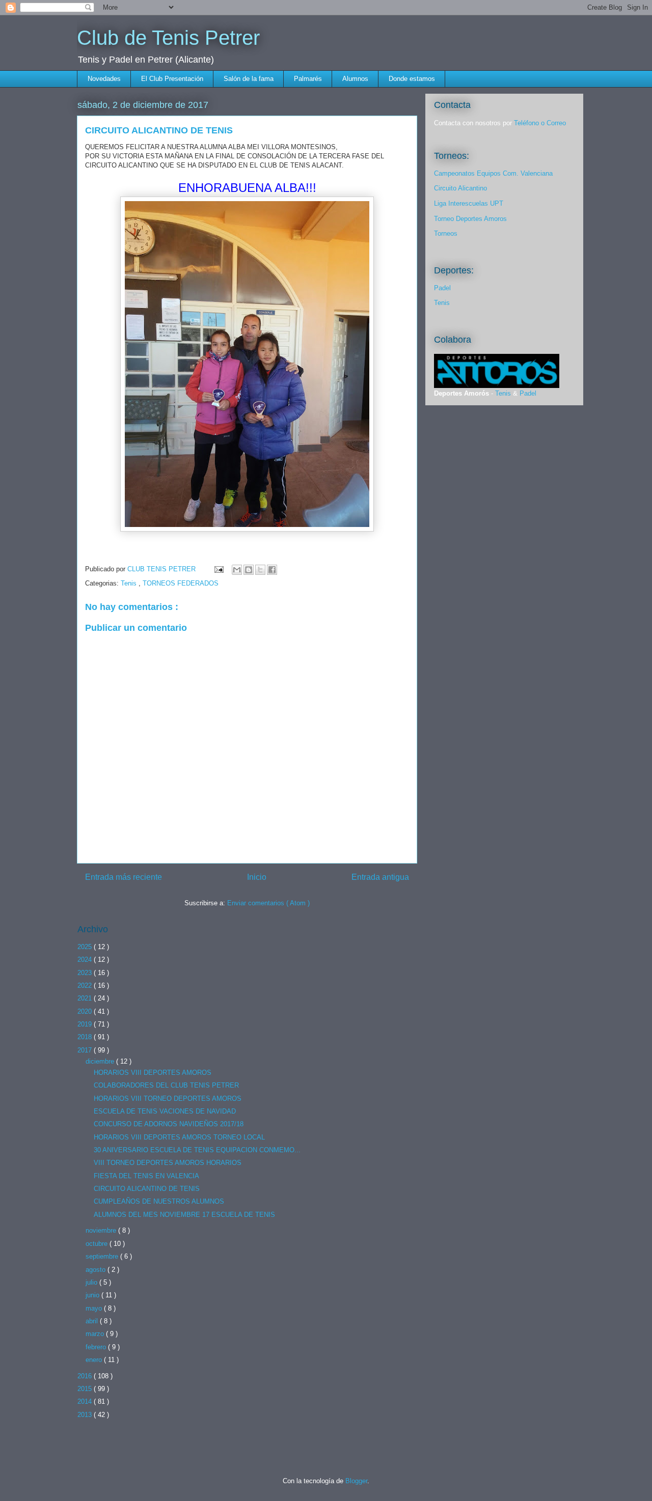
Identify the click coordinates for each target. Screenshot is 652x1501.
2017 (85, 1050)
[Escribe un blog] (248, 570)
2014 (85, 1401)
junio (93, 1295)
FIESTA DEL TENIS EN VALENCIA (146, 1176)
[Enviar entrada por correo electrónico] (218, 569)
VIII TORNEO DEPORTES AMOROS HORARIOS (167, 1162)
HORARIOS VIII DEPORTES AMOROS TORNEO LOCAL (179, 1137)
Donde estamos (412, 78)
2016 (85, 1376)
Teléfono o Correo (540, 123)
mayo (95, 1308)
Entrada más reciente (123, 877)
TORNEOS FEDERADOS (181, 583)
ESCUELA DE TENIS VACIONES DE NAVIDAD (165, 1111)
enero (95, 1360)
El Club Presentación (172, 78)
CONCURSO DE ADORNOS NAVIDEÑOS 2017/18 (168, 1124)
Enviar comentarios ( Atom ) (268, 903)
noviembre (102, 1230)
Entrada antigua (380, 877)
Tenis (130, 583)
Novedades (104, 78)
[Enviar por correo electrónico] (237, 570)
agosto (96, 1269)
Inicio (256, 877)
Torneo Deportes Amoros (470, 219)
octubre (98, 1243)
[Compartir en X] (260, 570)
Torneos (445, 233)
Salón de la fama (249, 78)
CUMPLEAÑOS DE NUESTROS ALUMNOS (159, 1201)
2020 (85, 1011)
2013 (85, 1415)
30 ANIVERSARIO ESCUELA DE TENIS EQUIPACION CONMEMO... (197, 1150)
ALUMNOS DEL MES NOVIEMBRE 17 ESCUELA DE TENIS (184, 1214)
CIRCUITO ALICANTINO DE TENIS (147, 1188)
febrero (97, 1347)
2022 (85, 985)
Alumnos (355, 78)
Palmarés (308, 78)
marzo (96, 1334)
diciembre (101, 1061)
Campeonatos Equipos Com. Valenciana (493, 173)
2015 (85, 1389)
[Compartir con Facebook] (272, 570)
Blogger (356, 1481)
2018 (85, 1037)
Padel (442, 288)
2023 (85, 973)
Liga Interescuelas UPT (468, 203)
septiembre (103, 1256)
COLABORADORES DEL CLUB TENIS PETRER (166, 1085)
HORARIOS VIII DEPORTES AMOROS (152, 1072)
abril (93, 1321)
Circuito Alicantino (460, 188)
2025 (85, 947)
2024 (85, 959)
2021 (85, 998)
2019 (85, 1024)
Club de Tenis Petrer (168, 37)
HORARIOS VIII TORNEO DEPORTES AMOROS (167, 1098)
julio (92, 1282)
